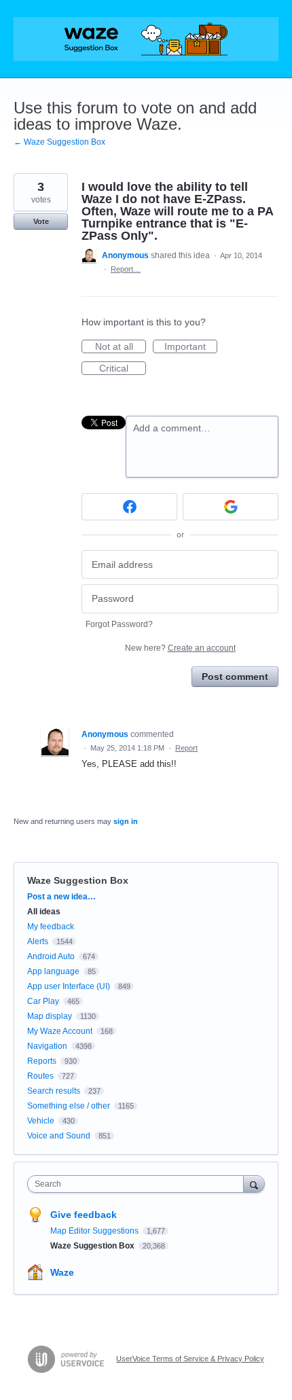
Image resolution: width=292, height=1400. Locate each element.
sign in (125, 821)
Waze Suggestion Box (77, 880)
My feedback (50, 926)
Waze (62, 1272)
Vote (41, 221)
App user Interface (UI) (68, 986)
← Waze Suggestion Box (59, 142)
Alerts (37, 941)
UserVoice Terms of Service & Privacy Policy (190, 1358)
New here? (180, 648)
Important (190, 347)
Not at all (120, 347)
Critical (122, 369)
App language (53, 971)
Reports (41, 1061)
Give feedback (83, 1214)
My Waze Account (59, 1031)
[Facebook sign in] (129, 506)
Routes (40, 1076)
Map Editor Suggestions (95, 1231)
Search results (53, 1091)
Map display (49, 1016)
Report (186, 748)
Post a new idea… (61, 896)
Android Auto (51, 956)
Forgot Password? (119, 624)
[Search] (254, 1183)
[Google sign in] (230, 506)
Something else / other (68, 1106)
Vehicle (40, 1121)
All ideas (43, 911)
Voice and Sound (58, 1136)
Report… (126, 269)
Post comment (235, 676)
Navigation (47, 1046)
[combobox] (138, 1184)
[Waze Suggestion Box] (146, 39)
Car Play (43, 1001)
